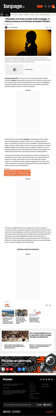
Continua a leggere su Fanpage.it (28, 249)
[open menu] (2, 14)
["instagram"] (7, 369)
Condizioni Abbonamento (35, 393)
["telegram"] (23, 369)
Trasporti (26, 14)
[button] (50, 27)
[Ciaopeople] (49, 412)
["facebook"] (19, 369)
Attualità (15, 14)
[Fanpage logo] (12, 6)
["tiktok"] (3, 369)
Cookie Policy (32, 391)
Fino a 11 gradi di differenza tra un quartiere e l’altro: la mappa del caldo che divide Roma (40, 335)
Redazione (31, 395)
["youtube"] (11, 369)
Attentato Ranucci (45, 14)
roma (7, 14)
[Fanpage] (8, 379)
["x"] (15, 369)
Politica (21, 14)
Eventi (37, 14)
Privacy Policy (32, 388)
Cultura (32, 14)
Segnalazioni (32, 386)
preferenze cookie (33, 398)
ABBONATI (39, 6)
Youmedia (31, 384)
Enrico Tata (14, 27)
